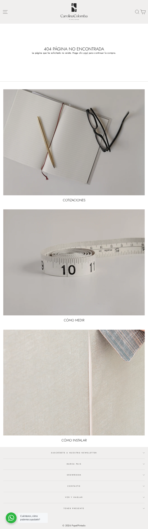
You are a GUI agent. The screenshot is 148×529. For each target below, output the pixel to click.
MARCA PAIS (74, 464)
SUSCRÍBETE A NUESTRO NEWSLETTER (74, 452)
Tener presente (74, 508)
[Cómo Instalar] (74, 383)
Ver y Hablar (74, 497)
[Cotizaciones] (74, 142)
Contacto (73, 486)
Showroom (74, 475)
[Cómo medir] (74, 262)
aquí (85, 52)
